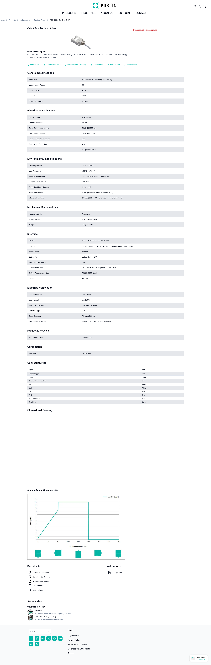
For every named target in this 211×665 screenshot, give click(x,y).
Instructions (115, 65)
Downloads (98, 65)
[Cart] (204, 6)
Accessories (132, 65)
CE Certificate (38, 586)
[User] (194, 6)
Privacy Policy (74, 640)
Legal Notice (73, 636)
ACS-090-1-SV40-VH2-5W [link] (60, 20)
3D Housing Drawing (41, 581)
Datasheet (34, 65)
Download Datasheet (41, 572)
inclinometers (25, 20)
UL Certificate (38, 590)
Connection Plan (53, 65)
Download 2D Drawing (41, 577)
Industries (88, 13)
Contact (141, 13)
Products (69, 13)
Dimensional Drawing (76, 65)
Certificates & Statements (79, 649)
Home (2, 20)
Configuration (117, 572)
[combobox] (40, 631)
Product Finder (40, 20)
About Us (107, 13)
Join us (71, 653)
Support (124, 13)
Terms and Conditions (77, 644)
